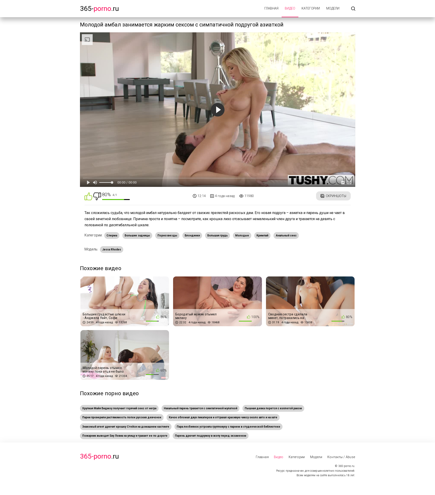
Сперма (111, 235)
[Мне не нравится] (97, 196)
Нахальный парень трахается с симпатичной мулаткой (200, 408)
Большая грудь (217, 235)
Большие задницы (137, 235)
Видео (290, 8)
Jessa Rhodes (111, 249)
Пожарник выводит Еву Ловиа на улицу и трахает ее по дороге (124, 435)
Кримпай (262, 235)
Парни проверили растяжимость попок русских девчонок (121, 417)
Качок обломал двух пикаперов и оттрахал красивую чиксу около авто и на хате (223, 417)
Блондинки (192, 235)
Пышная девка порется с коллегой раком (273, 408)
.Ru (99, 456)
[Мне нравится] (88, 196)
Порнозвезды (167, 235)
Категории (311, 8)
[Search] (353, 9)
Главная (271, 8)
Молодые (242, 235)
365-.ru (99, 8)
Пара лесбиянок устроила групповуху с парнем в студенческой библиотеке (228, 426)
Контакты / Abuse (341, 457)
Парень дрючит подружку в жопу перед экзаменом (210, 435)
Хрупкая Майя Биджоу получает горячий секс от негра (119, 408)
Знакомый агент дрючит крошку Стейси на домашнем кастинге (125, 426)
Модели (332, 8)
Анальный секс (286, 235)
